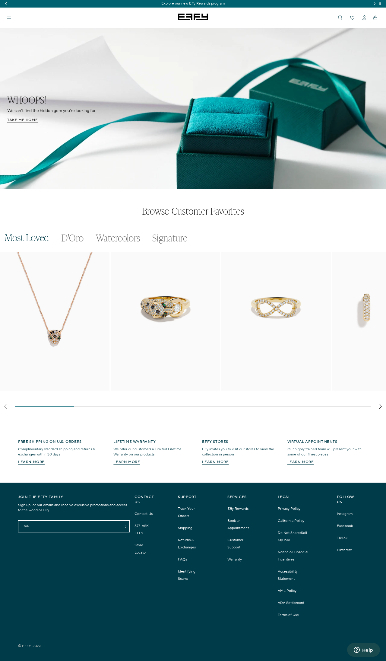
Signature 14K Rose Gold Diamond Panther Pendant (47, 387)
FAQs (182, 559)
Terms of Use (288, 615)
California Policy (291, 521)
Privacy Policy (289, 508)
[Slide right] (380, 406)
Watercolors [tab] (118, 237)
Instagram (345, 514)
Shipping (185, 528)
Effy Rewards (237, 508)
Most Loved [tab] (27, 237)
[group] (193, 4)
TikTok (342, 538)
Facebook (345, 526)
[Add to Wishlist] (101, 269)
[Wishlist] (352, 17)
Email (25, 526)
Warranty (234, 559)
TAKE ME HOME (22, 120)
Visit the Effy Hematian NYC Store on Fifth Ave (193, 3)
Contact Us (143, 514)
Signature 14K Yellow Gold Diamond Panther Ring (164, 384)
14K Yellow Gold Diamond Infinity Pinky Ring (270, 384)
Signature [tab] (169, 237)
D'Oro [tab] (72, 237)
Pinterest (344, 550)
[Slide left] (5, 406)
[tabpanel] (193, 332)
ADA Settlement (291, 603)
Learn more (31, 462)
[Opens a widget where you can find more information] (363, 650)
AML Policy (287, 591)
